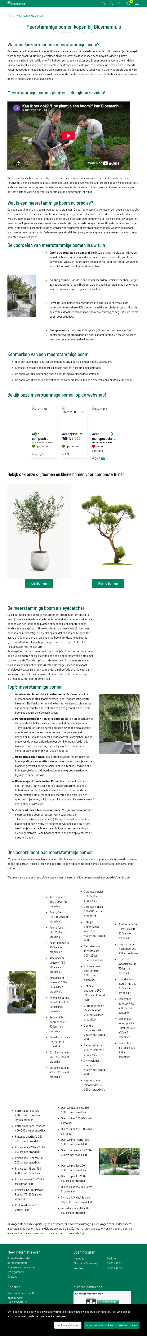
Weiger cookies (128, 1325)
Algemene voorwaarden (21, 1267)
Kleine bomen (108, 583)
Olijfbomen (39, 583)
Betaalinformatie (17, 1262)
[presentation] (34, 434)
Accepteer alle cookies (99, 1325)
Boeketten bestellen (19, 1258)
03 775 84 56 (19, 1302)
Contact (12, 1276)
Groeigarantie (15, 1272)
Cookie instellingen (68, 1325)
